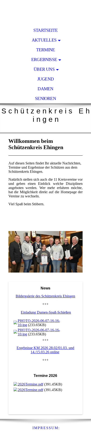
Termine (45, 49)
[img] (45, 13)
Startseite (45, 30)
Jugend (45, 79)
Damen (45, 88)
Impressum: (46, 428)
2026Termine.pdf (30, 384)
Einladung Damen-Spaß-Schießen (46, 312)
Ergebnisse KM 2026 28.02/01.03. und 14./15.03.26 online (45, 350)
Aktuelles (44, 40)
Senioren (45, 98)
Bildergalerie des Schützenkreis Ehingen (45, 296)
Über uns (44, 69)
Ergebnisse (44, 59)
